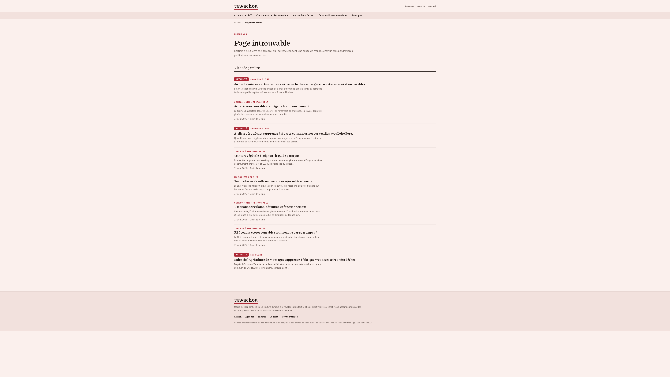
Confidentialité (290, 317)
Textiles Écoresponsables (333, 15)
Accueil (237, 22)
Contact (431, 6)
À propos (409, 6)
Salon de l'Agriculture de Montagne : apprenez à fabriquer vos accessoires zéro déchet (294, 259)
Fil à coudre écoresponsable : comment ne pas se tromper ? (275, 232)
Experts (421, 6)
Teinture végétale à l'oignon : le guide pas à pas (267, 155)
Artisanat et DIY (243, 15)
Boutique (357, 15)
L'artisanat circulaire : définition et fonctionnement (270, 207)
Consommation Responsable (272, 15)
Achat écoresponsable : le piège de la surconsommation (273, 106)
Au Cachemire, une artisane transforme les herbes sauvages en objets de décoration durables (299, 84)
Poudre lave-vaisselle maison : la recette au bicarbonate (273, 181)
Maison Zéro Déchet (303, 15)
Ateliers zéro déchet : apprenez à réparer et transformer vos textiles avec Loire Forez (293, 133)
